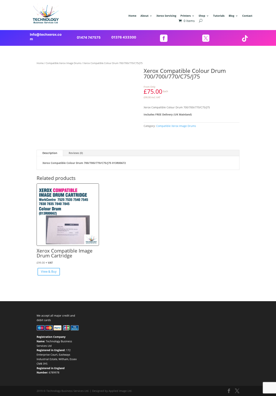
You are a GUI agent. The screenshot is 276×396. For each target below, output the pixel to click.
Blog (231, 15)
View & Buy (49, 271)
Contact (247, 15)
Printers (185, 15)
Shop (202, 15)
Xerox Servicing (166, 15)
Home (132, 15)
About (144, 15)
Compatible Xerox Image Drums (63, 63)
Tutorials (219, 15)
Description (49, 153)
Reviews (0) (76, 153)
